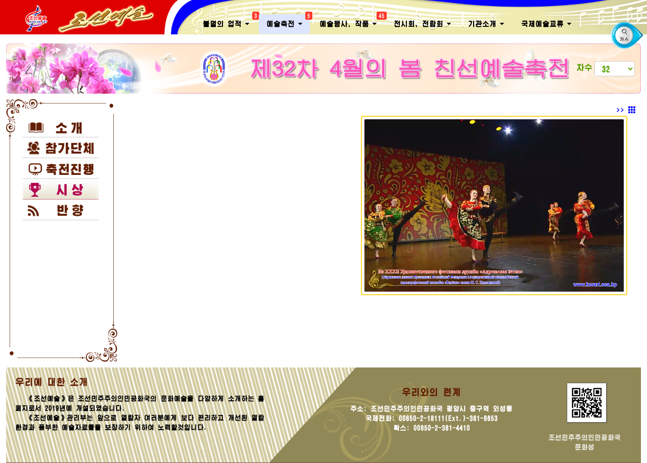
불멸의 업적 (230, 21)
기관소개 (484, 24)
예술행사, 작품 (351, 21)
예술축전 (288, 21)
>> (622, 110)
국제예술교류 (544, 24)
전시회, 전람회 (420, 24)
